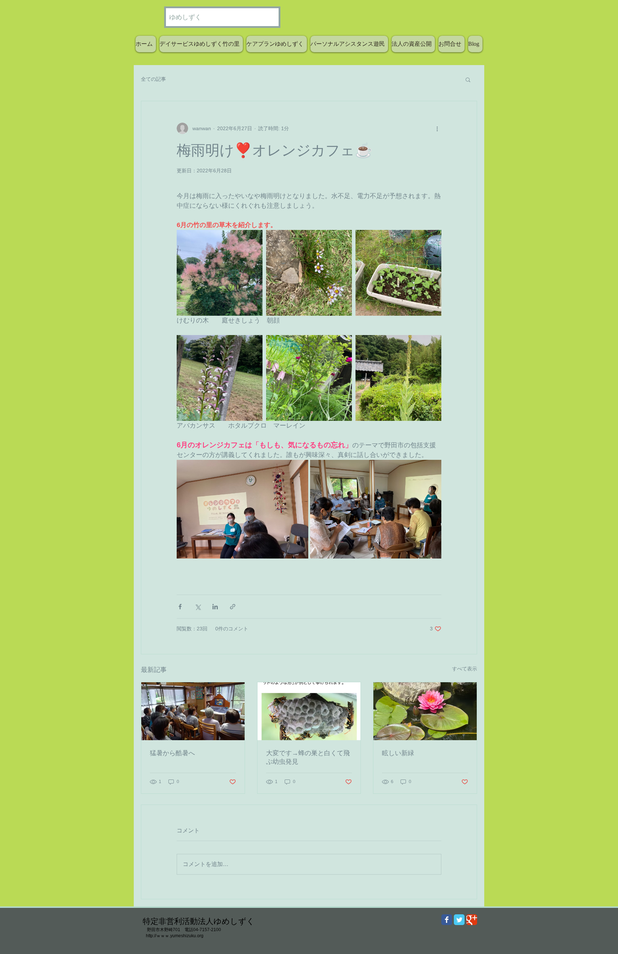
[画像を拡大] (220, 273)
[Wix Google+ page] (471, 919)
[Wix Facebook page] (446, 919)
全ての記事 (153, 79)
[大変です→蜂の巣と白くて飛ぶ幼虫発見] (309, 711)
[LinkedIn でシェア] (215, 606)
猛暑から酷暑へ (172, 753)
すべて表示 (464, 669)
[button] (468, 79)
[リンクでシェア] (232, 606)
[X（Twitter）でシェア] (197, 606)
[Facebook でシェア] (180, 606)
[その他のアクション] (437, 128)
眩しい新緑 (398, 753)
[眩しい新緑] (425, 711)
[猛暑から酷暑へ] (193, 711)
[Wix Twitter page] (459, 919)
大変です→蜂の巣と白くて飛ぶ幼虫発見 (308, 757)
